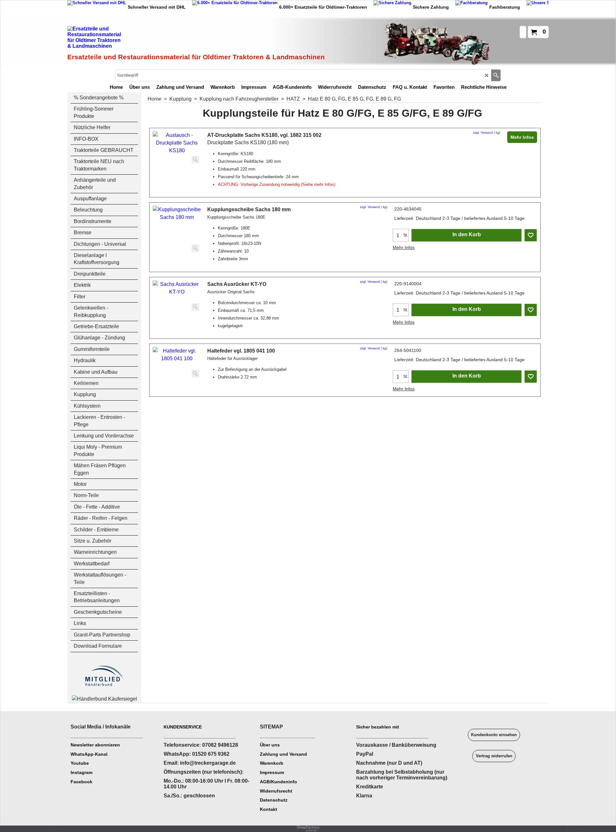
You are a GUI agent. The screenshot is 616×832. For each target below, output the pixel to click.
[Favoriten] (531, 235)
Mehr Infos (522, 137)
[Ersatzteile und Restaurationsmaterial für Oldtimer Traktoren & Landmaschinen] (139, 39)
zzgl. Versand (483, 132)
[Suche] (496, 75)
